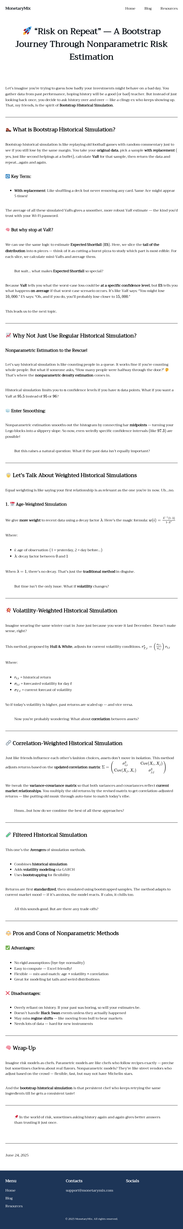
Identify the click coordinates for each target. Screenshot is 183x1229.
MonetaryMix (18, 8)
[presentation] (117, 94)
